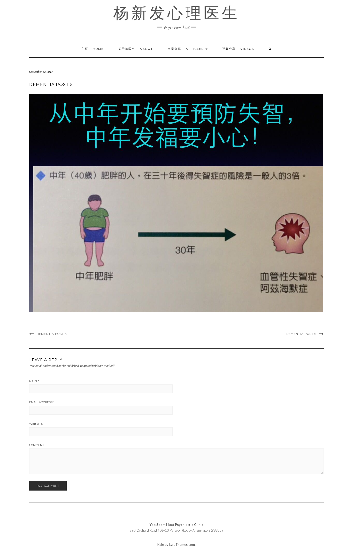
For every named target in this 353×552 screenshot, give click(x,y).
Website (36, 423)
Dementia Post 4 (52, 334)
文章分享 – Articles (186, 49)
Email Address (41, 402)
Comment (36, 445)
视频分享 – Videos (238, 49)
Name (34, 381)
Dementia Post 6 (301, 334)
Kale (160, 544)
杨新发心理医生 (176, 13)
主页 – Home (92, 49)
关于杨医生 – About (135, 49)
